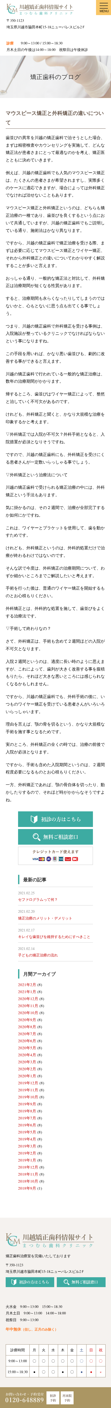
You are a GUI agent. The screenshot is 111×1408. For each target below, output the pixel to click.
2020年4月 (27, 1054)
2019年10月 (28, 1096)
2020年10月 (28, 1012)
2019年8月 (27, 1110)
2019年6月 (27, 1124)
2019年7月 (27, 1117)
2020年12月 (28, 998)
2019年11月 (28, 1089)
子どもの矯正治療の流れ (38, 955)
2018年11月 (28, 1174)
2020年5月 (27, 1047)
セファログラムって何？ (38, 899)
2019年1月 (27, 1160)
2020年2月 (27, 1068)
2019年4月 (27, 1139)
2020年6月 (27, 1040)
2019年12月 (28, 1082)
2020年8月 (27, 1026)
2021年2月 (27, 984)
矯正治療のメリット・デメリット (45, 918)
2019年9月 (27, 1103)
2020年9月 (27, 1019)
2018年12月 (28, 1167)
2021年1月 (27, 991)
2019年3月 (27, 1146)
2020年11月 (28, 1005)
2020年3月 (27, 1061)
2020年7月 (27, 1033)
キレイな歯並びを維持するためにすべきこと (54, 936)
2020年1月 (27, 1075)
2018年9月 (27, 1188)
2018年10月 (28, 1181)
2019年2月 (27, 1153)
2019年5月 (27, 1132)
